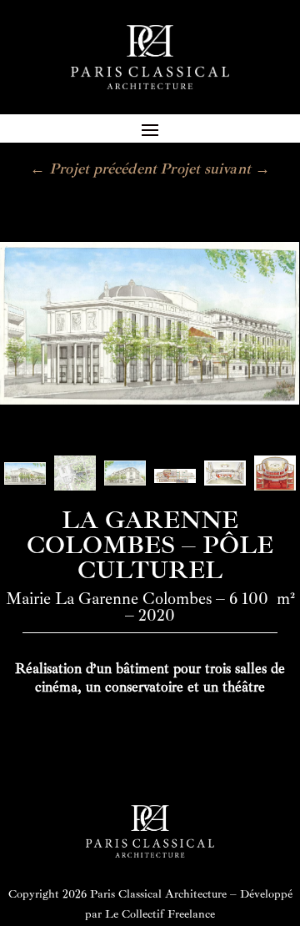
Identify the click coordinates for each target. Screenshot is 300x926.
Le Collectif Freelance (160, 914)
